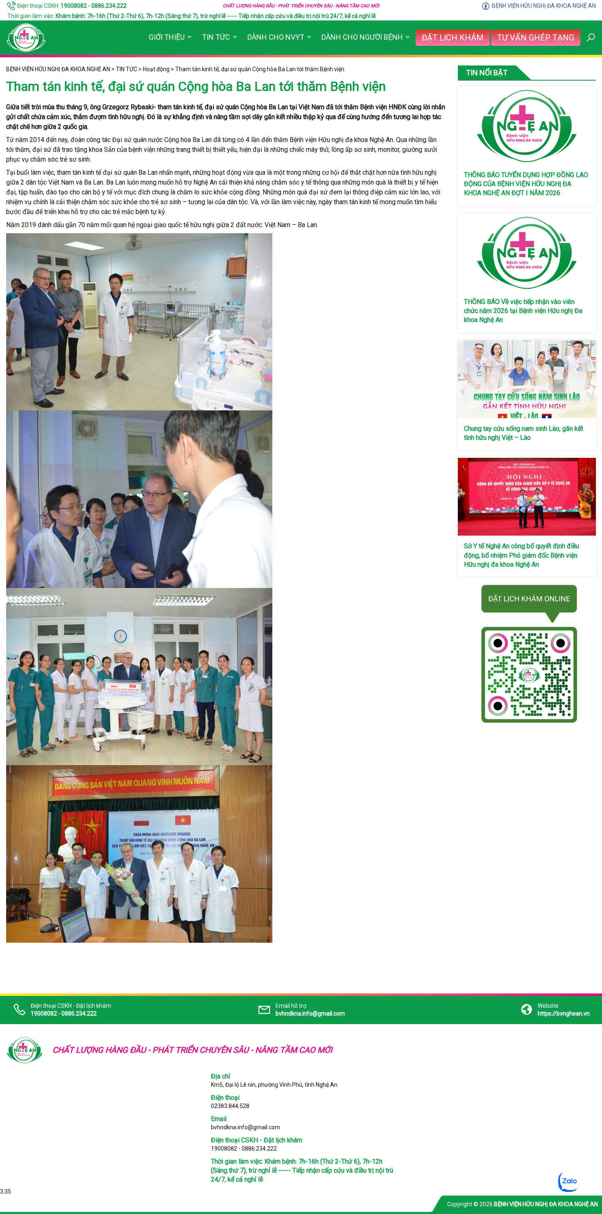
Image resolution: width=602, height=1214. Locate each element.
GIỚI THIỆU (167, 37)
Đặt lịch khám (453, 38)
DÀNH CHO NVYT (275, 37)
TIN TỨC (216, 37)
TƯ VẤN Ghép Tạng (535, 38)
